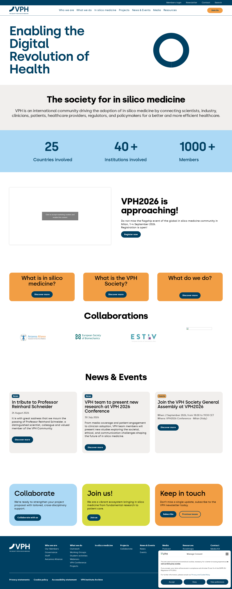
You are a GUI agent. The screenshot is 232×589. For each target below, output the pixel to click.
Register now (131, 234)
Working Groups (78, 552)
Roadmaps (188, 549)
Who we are (66, 10)
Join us (93, 517)
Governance (51, 552)
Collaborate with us (27, 517)
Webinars (74, 559)
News (15, 396)
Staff (47, 555)
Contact (206, 2)
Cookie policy (41, 579)
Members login (173, 2)
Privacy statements (19, 579)
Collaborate (126, 549)
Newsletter (191, 2)
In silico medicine (105, 10)
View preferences (217, 582)
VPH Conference (78, 562)
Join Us (215, 10)
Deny (194, 582)
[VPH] (18, 10)
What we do (84, 10)
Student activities (78, 555)
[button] (227, 554)
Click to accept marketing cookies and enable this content (60, 216)
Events (162, 396)
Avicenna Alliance (53, 559)
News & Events (141, 10)
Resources (170, 10)
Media (157, 10)
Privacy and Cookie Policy (201, 575)
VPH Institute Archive (92, 579)
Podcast (166, 549)
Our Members (52, 549)
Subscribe (168, 514)
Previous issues (190, 514)
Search (218, 2)
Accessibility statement (64, 579)
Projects (124, 10)
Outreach (75, 549)
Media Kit (215, 549)
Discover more (42, 294)
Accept (171, 582)
